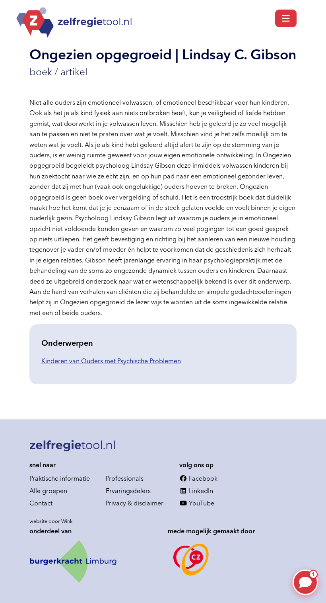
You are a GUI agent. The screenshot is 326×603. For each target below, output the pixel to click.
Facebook (202, 478)
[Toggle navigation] (286, 18)
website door (51, 521)
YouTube (200, 503)
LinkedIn (200, 491)
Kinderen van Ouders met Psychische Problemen (111, 361)
